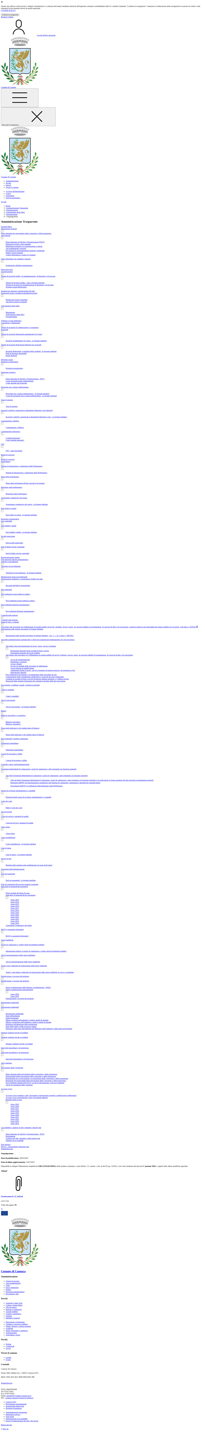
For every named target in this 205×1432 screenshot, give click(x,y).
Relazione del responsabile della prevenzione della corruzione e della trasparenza (36, 1081)
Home (8, 206)
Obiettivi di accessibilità (14, 1141)
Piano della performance (10, 477)
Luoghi (8, 1358)
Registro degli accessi (14, 1100)
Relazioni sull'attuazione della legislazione (21, 1024)
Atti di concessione (8, 700)
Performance (5, 462)
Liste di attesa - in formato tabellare (19, 855)
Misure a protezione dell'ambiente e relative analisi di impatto (28, 1022)
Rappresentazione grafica (10, 557)
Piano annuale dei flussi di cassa (18, 893)
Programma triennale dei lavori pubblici (25, 653)
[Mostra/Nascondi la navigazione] (19, 97)
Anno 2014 (14, 902)
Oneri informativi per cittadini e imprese (16, 259)
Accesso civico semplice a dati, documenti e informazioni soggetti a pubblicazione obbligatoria (41, 1095)
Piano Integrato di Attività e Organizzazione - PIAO (25, 379)
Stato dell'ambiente (13, 1016)
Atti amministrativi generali (16, 248)
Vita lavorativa (11, 1307)
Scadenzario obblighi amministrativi (19, 265)
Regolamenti (10, 1136)
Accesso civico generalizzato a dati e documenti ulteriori (27, 1098)
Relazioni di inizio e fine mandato (18, 244)
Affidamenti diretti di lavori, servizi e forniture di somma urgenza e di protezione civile (42, 670)
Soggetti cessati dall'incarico (16, 287)
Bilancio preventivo (13, 722)
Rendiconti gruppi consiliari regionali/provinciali (19, 293)
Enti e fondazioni (12, 1288)
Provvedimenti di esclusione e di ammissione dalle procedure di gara (31, 675)
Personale (4, 330)
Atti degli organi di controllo (16, 302)
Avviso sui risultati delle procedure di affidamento (29, 666)
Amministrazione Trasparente (17, 208)
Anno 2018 (14, 911)
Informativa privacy (13, 1414)
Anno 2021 (14, 917)
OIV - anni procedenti (14, 451)
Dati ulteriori (5, 1145)
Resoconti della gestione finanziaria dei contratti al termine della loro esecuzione (35, 681)
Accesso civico (6, 1089)
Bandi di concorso (8, 455)
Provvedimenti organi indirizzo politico (15, 594)
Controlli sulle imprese (9, 615)
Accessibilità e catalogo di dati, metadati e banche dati (21, 1128)
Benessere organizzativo (10, 519)
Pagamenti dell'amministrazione (13, 869)
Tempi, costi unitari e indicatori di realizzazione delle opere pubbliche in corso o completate (40, 972)
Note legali (10, 1417)
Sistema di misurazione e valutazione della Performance (21, 466)
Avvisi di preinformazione (20, 660)
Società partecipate (8, 536)
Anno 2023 (14, 921)
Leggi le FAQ (11, 1402)
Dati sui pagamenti (8, 874)
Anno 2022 (14, 919)
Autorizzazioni (11, 1333)
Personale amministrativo (15, 1292)
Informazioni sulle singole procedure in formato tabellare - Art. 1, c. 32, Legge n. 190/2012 (40, 636)
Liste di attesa (6, 848)
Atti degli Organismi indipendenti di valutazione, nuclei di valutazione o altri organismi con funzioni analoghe (47, 776)
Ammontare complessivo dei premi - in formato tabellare (27, 504)
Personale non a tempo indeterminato (15, 387)
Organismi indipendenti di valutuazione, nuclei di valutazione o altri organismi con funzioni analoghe (38, 769)
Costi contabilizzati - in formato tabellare (21, 844)
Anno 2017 (14, 908)
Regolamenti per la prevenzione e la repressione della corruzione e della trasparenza (37, 1078)
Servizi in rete (6, 859)
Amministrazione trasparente (16, 1412)
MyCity (6, 1429)
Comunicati (10, 1346)
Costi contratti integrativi (15, 440)
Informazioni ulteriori (18, 673)
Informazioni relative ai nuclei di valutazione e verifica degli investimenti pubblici (36, 951)
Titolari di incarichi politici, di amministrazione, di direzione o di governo (28, 276)
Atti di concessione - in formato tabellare (21, 707)
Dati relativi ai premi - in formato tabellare (21, 515)
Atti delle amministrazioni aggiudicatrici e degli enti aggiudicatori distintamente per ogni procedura (38, 640)
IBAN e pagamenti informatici (12, 929)
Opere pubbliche (7, 940)
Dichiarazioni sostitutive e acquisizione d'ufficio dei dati (22, 579)
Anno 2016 (14, 906)
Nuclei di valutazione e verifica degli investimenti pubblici (22, 945)
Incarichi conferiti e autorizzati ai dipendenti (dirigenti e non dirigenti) (27, 410)
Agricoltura (10, 196)
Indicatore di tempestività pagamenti (14, 887)
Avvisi (8, 1348)
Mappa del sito (6, 1425)
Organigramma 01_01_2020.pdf (12, 1196)
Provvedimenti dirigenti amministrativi (15, 605)
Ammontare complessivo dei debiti (19, 925)
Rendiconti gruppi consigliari (16, 300)
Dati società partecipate (14, 543)
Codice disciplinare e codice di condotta (20, 255)
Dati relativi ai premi (8, 508)
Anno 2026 (14, 994)
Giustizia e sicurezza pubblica (17, 1324)
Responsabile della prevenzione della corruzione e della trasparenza (31, 1076)
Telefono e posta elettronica (11, 321)
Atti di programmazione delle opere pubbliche (18, 955)
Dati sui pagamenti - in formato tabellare (21, 880)
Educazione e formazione (15, 1322)
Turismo (9, 1316)
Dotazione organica (8, 372)
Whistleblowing (7, 1149)
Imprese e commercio (14, 1309)
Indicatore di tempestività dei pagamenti (20, 895)
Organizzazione (12, 210)
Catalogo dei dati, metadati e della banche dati (23, 1138)
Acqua (8, 194)
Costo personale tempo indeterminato (19, 381)
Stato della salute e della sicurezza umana (21, 1027)
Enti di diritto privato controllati (12, 547)
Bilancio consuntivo (13, 724)
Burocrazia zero (7, 269)
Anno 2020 (14, 915)
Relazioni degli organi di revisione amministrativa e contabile (28, 797)
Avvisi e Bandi (16, 664)
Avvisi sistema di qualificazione (22, 668)
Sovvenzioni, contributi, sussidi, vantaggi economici (20, 685)
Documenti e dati (12, 1294)
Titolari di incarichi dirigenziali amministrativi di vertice (21, 334)
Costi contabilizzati (8, 838)
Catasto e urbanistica (13, 1314)
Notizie (8, 1344)
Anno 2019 (14, 913)
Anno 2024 (14, 923)
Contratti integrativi (13, 438)
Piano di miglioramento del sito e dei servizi (22, 1421)
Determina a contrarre (18, 662)
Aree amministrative (13, 1283)
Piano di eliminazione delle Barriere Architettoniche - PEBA (28, 988)
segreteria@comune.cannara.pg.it (18, 1396)
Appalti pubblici (12, 1312)
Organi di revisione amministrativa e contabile (18, 791)
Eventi (8, 1360)
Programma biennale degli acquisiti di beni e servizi (29, 651)
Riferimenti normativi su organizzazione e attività (24, 246)
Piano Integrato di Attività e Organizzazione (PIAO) (25, 242)
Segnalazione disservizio (15, 1406)
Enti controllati (6, 521)
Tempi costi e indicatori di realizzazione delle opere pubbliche (24, 966)
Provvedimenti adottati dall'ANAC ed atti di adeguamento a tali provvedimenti (35, 1083)
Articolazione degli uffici (15, 212)
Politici (8, 1290)
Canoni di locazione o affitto (11, 754)
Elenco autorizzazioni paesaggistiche (19, 990)
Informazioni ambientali (10, 1003)
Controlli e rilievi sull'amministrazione (15, 764)
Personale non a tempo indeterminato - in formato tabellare (27, 394)
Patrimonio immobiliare (10, 743)
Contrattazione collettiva (10, 421)
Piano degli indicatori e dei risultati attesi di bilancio (20, 728)
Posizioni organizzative (9, 362)
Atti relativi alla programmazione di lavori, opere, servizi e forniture (31, 646)
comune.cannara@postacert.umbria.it (19, 1398)
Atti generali (5, 236)
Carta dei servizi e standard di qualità (14, 816)
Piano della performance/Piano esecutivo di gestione (25, 483)
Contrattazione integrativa (10, 432)
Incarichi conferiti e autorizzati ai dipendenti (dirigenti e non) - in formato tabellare (36, 417)
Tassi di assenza (7, 400)
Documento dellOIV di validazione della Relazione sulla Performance (36, 786)
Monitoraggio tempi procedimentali (14, 577)
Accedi (3, 202)
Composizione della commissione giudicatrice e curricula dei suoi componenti (35, 677)
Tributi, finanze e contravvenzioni (18, 1326)
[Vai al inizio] (2, 1209)
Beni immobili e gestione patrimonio (14, 739)
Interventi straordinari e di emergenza (15, 1048)
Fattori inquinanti (12, 1018)
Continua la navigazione (10, 15)
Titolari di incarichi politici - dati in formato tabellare (25, 283)
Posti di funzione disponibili (16, 353)
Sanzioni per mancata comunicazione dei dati (18, 291)
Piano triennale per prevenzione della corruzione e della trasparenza (26, 233)
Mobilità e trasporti (13, 1318)
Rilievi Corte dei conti (14, 808)
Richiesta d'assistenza (14, 1408)
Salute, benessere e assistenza (17, 1331)
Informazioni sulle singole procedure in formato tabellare (22, 629)
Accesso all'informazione (15, 191)
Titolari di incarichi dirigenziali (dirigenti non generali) (21, 345)
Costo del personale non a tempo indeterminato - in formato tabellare (31, 396)
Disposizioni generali (9, 229)
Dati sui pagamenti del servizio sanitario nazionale (19, 884)
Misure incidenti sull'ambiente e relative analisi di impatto (27, 1020)
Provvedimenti (6, 590)
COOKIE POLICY (8, 10)
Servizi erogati (6, 812)
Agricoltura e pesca (13, 1335)
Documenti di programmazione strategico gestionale (25, 251)
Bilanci (3, 711)
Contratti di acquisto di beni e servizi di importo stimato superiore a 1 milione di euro (37, 679)
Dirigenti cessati (7, 360)
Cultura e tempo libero (14, 1305)
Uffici (8, 1285)
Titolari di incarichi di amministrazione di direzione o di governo (30, 285)
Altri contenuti (6, 1063)
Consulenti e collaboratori (10, 323)
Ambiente (9, 1328)
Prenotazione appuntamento (16, 1404)
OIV (2, 444)
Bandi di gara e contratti (10, 622)
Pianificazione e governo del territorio (15, 976)
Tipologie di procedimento (11, 566)
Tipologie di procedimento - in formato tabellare (23, 573)
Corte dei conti (6, 801)
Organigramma (11, 214)
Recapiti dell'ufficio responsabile (18, 586)
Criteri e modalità (7, 690)
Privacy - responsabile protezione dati (15, 1147)
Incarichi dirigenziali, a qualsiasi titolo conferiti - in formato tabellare (31, 351)
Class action (5, 827)
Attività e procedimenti (9, 562)
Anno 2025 (14, 900)
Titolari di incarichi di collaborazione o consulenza (20, 328)
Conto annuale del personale (16, 383)
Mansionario (10, 312)
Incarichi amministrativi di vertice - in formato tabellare (26, 341)
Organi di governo (12, 1281)
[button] (12, 181)
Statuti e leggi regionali (14, 253)
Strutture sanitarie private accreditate (14, 1033)
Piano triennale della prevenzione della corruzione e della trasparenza (31, 1074)
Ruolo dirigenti (11, 356)
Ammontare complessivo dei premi (14, 498)
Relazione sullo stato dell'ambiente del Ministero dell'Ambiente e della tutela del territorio (39, 1029)
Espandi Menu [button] (6, 227)
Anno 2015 (14, 904)
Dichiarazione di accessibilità (16, 1419)
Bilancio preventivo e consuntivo (13, 715)
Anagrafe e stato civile (14, 1303)
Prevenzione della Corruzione (12, 1068)
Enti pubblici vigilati (8, 526)
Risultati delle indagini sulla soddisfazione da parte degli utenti (29, 865)
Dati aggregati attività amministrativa (14, 560)
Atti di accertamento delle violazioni (19, 1085)
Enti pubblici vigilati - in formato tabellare (21, 532)
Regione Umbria (7, 17)
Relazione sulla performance (11, 487)
